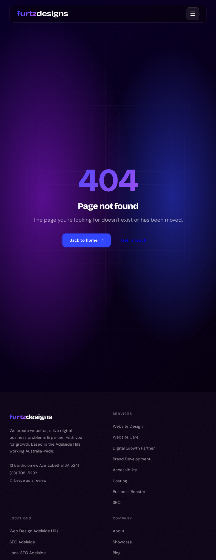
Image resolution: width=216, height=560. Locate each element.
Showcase (122, 542)
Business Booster (129, 491)
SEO (117, 502)
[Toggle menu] (192, 13)
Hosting (120, 481)
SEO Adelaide (22, 542)
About (118, 531)
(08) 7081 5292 (23, 473)
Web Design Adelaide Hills (33, 531)
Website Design (128, 426)
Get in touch (133, 240)
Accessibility (125, 470)
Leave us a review (30, 480)
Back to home (83, 240)
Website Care (126, 437)
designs (42, 13)
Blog (117, 553)
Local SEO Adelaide (27, 553)
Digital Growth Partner (134, 448)
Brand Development (131, 459)
